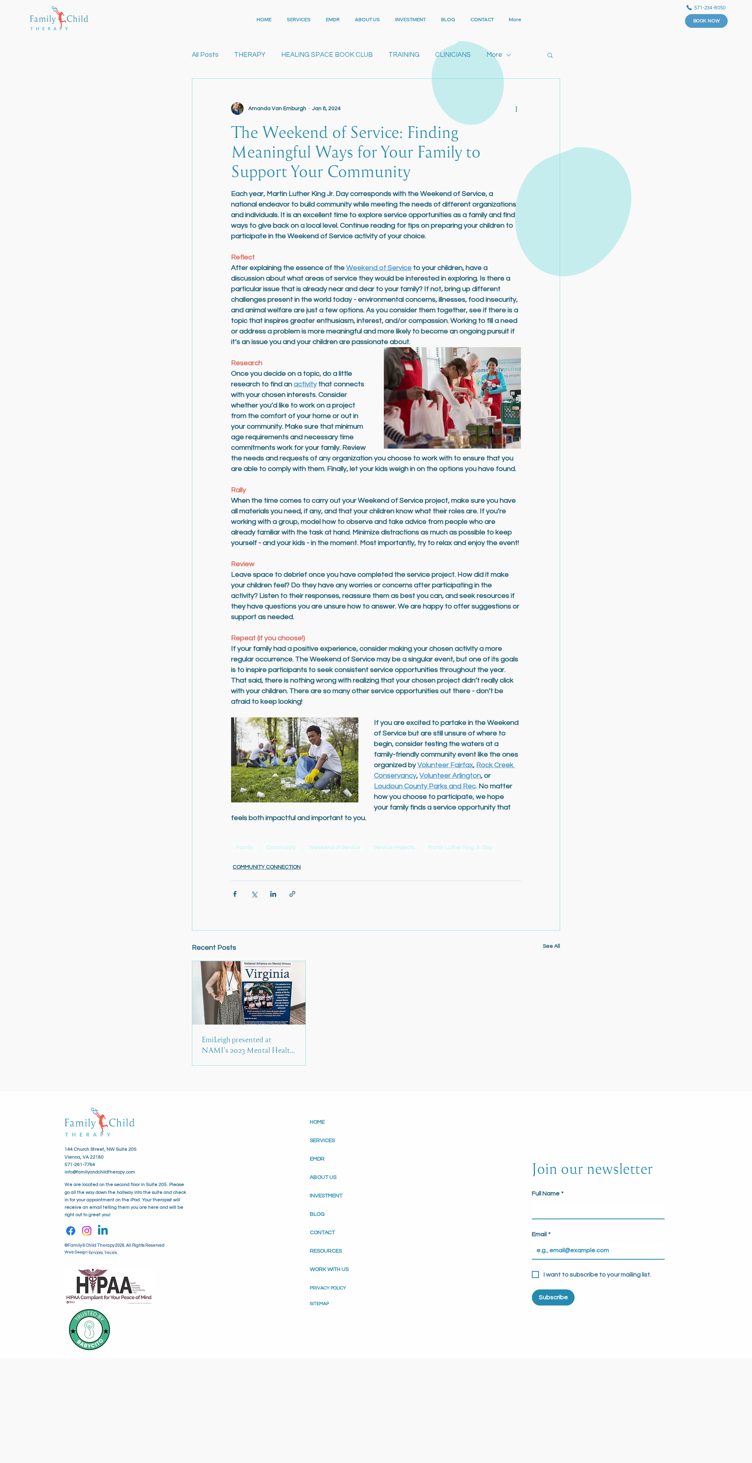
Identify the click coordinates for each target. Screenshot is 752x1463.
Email (541, 1234)
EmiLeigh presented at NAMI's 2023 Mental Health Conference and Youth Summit (248, 1044)
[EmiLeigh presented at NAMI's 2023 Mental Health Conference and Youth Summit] (249, 993)
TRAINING (404, 54)
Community (281, 847)
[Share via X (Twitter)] (254, 894)
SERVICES (322, 1140)
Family (244, 847)
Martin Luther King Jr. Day (460, 847)
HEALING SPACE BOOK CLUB (327, 54)
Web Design (76, 1252)
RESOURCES (326, 1251)
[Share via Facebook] (235, 894)
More (494, 54)
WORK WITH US (329, 1269)
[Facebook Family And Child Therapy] (71, 1231)
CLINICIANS (453, 54)
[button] (550, 55)
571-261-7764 (80, 1164)
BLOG (317, 1214)
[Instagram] (87, 1231)
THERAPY (250, 54)
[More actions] (516, 108)
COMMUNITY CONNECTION (267, 867)
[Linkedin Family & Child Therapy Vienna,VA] (103, 1231)
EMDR (317, 1159)
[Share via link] (292, 894)
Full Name (548, 1193)
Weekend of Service (334, 847)
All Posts (205, 54)
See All (551, 946)
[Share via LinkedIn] (273, 894)
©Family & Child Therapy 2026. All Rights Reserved (114, 1245)
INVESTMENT (326, 1196)
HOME (317, 1122)
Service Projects (394, 847)
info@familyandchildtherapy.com (100, 1172)
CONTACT (322, 1232)
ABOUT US (323, 1177)
